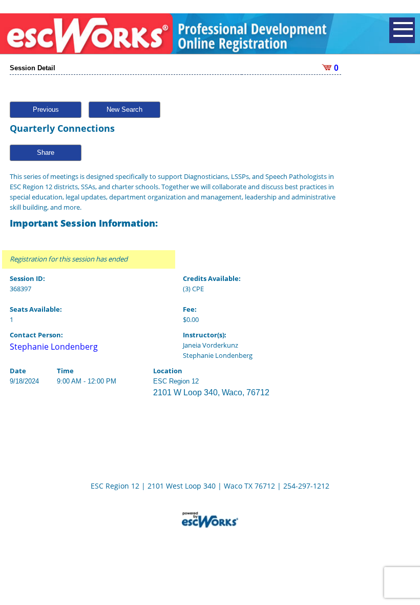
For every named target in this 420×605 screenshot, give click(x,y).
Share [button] (45, 152)
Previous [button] (46, 109)
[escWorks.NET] (210, 518)
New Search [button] (124, 109)
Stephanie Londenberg (54, 346)
